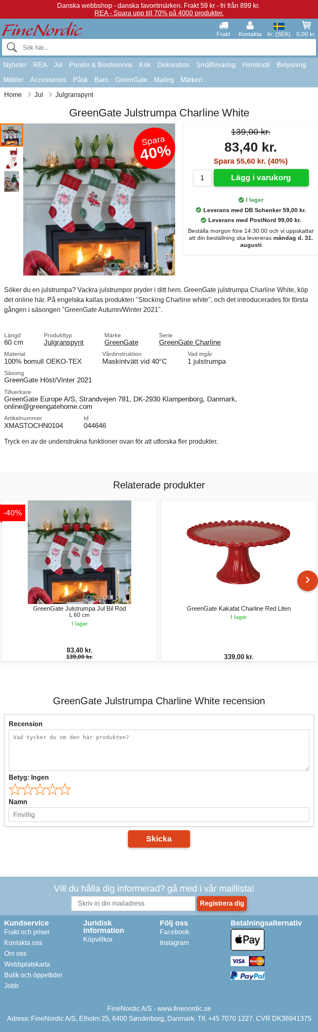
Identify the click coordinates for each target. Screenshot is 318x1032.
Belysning (291, 64)
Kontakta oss (23, 942)
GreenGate (131, 79)
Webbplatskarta (27, 964)
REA (40, 64)
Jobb (11, 985)
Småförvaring (216, 64)
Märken (191, 79)
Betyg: (29, 777)
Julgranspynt (64, 342)
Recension (26, 723)
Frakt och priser (27, 931)
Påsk (80, 79)
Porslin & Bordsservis (100, 64)
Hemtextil (256, 64)
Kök (145, 64)
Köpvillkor (98, 939)
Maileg (164, 79)
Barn (101, 79)
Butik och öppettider (33, 975)
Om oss (15, 953)
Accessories (48, 79)
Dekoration (173, 64)
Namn (18, 801)
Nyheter (14, 64)
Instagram (174, 942)
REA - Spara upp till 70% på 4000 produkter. (159, 13)
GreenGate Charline (190, 342)
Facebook (174, 931)
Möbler (13, 79)
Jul (58, 64)
